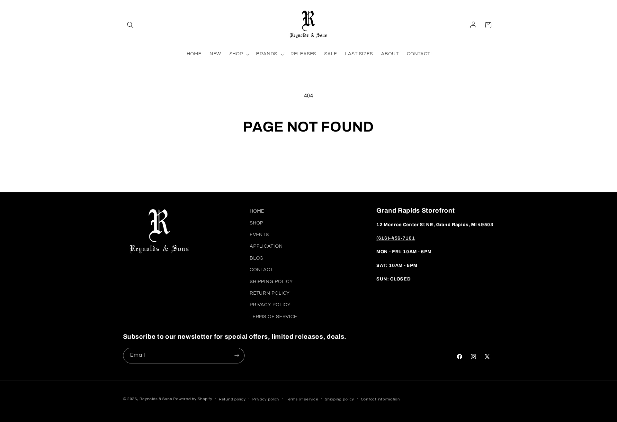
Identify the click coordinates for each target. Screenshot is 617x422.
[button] (130, 25)
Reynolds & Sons (155, 399)
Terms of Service (273, 316)
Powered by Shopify (192, 399)
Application (266, 246)
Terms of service (302, 399)
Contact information (380, 399)
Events (259, 234)
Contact (261, 269)
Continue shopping (308, 160)
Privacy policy (265, 399)
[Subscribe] (236, 355)
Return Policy (270, 293)
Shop (257, 223)
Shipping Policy (271, 281)
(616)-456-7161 (395, 238)
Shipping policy (339, 399)
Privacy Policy (270, 304)
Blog (257, 258)
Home (257, 211)
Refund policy (232, 399)
